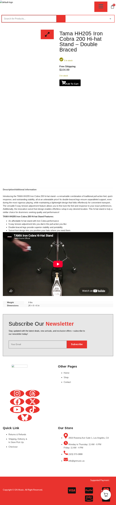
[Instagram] (17, 393)
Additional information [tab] (25, 189)
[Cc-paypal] (89, 490)
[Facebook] (17, 401)
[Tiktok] (32, 409)
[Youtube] (17, 409)
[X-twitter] (32, 401)
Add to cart (72, 84)
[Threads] (32, 393)
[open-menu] (101, 6)
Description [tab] (8, 189)
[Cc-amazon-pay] (89, 498)
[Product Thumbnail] (47, 34)
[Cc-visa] (72, 490)
